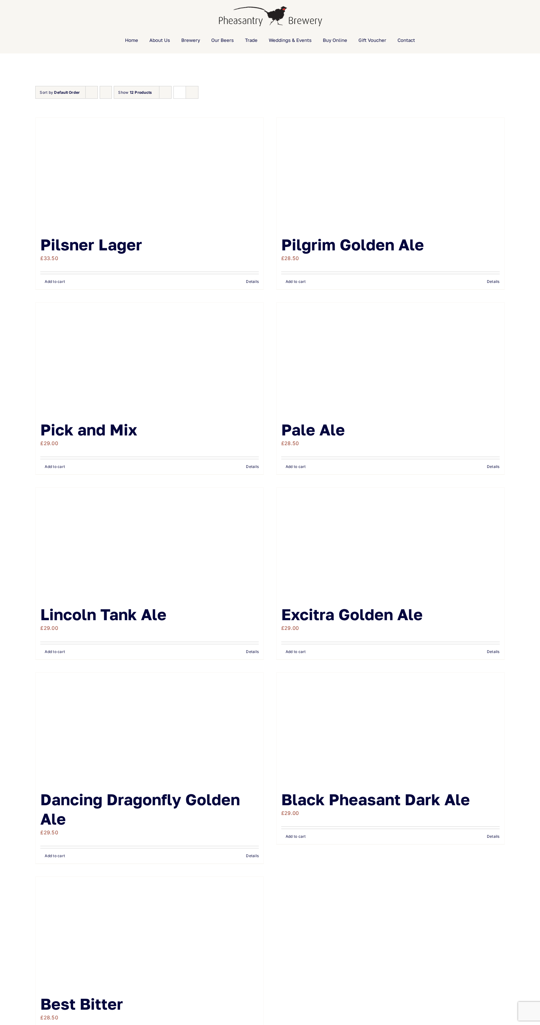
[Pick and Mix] (149, 358)
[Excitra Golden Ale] (390, 543)
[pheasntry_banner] (270, 6)
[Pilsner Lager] (149, 173)
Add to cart (55, 281)
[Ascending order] (106, 92)
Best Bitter (81, 1003)
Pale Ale (313, 429)
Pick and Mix (88, 429)
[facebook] (17, 16)
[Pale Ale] (390, 358)
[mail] (48, 16)
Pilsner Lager (91, 244)
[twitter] (27, 16)
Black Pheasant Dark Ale (375, 799)
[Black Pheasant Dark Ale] (390, 728)
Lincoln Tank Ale (103, 614)
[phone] (58, 16)
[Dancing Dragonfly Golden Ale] (149, 728)
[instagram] (37, 16)
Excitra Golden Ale (352, 614)
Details (252, 281)
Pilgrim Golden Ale (352, 244)
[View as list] (192, 92)
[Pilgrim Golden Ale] (390, 173)
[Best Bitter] (149, 932)
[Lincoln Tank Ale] (149, 543)
